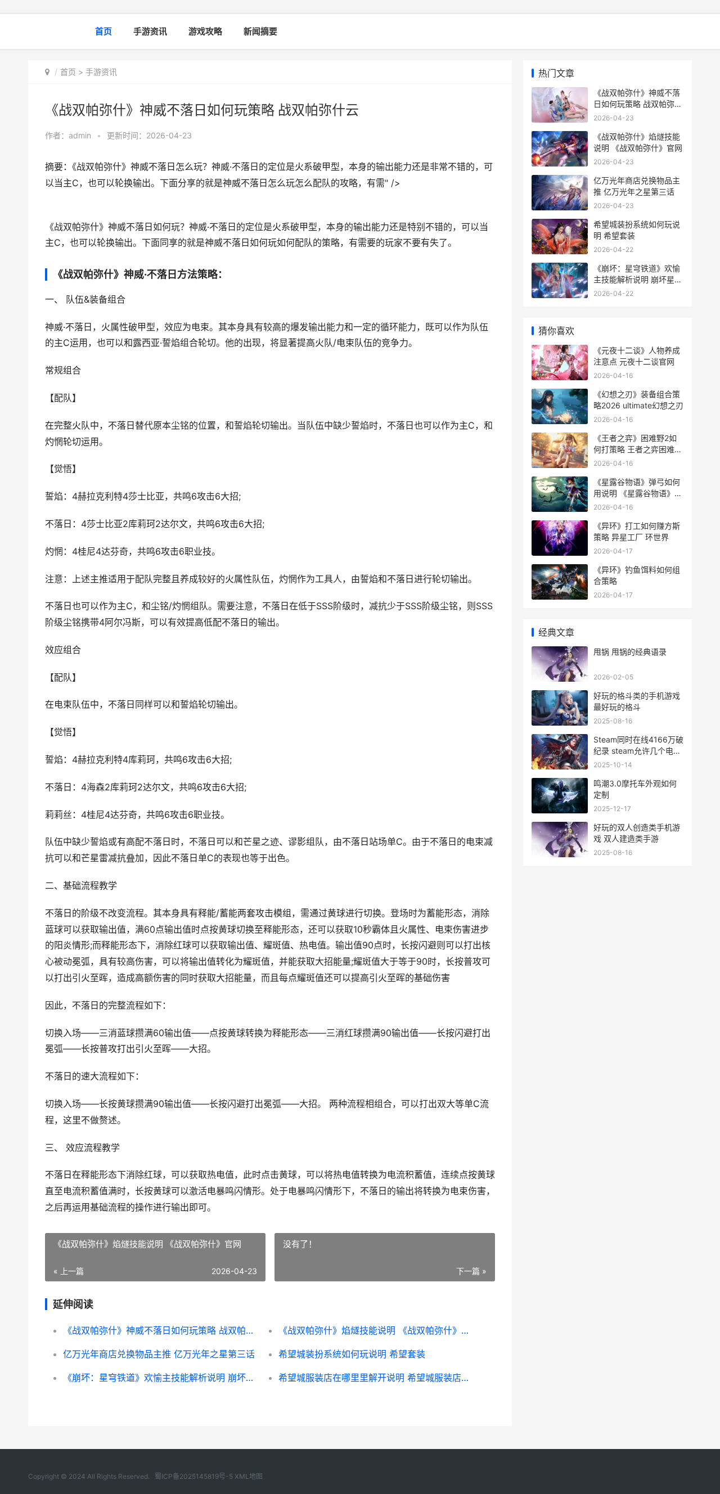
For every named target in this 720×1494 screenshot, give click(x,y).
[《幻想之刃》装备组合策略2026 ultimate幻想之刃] (560, 395)
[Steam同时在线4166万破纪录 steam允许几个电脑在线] (560, 741)
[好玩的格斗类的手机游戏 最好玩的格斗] (560, 697)
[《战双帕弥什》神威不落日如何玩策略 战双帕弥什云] (560, 94)
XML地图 (249, 1476)
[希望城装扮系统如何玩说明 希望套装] (560, 226)
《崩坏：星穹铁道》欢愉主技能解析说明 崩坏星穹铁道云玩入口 (160, 1377)
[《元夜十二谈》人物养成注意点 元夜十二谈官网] (560, 352)
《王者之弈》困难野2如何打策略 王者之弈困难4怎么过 (636, 449)
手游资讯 (150, 31)
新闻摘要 (260, 31)
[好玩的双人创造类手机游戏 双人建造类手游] (560, 829)
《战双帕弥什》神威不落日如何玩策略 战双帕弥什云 (160, 1330)
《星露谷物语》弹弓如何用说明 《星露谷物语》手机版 (637, 492)
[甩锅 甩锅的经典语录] (560, 653)
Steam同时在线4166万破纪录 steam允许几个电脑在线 (638, 750)
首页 (103, 31)
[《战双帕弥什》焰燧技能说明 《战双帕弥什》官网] (560, 138)
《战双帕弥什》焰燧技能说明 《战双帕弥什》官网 (375, 1330)
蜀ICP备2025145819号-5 (194, 1476)
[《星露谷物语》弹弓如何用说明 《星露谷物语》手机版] (560, 483)
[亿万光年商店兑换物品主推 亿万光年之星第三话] (560, 182)
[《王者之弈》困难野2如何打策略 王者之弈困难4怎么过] (560, 439)
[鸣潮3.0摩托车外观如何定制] (560, 785)
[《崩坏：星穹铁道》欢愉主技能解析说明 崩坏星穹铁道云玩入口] (560, 269)
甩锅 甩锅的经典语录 (630, 651)
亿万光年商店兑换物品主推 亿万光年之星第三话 (159, 1354)
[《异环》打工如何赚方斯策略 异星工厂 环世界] (560, 527)
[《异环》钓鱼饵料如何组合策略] (560, 571)
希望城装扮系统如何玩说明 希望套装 (351, 1354)
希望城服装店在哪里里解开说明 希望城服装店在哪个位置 (375, 1377)
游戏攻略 (205, 31)
